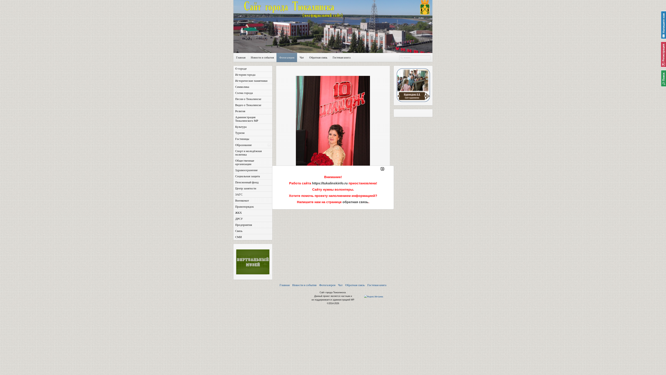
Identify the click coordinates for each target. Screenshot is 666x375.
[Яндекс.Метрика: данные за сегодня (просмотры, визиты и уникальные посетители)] (373, 296)
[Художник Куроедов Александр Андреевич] (413, 101)
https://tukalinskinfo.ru (330, 183)
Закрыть (382, 169)
